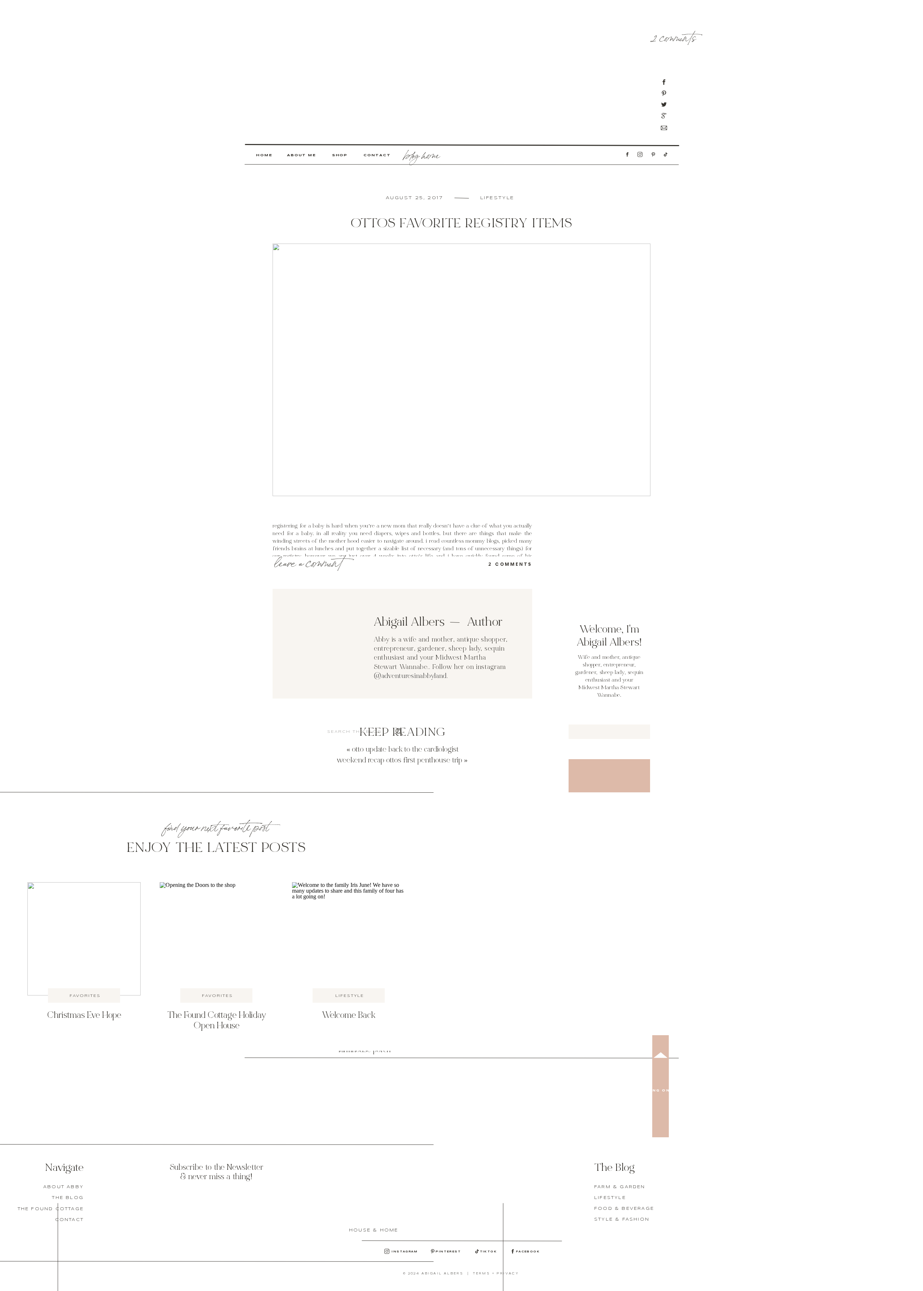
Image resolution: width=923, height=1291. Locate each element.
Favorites (85, 996)
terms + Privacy (496, 1273)
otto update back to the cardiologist (405, 750)
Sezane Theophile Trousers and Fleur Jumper (364, 1005)
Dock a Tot (293, 817)
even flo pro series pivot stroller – (322, 1286)
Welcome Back (348, 1015)
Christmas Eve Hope (84, 1015)
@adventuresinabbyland (410, 676)
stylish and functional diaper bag (319, 1256)
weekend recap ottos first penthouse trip (399, 761)
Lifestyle (497, 198)
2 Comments (674, 36)
